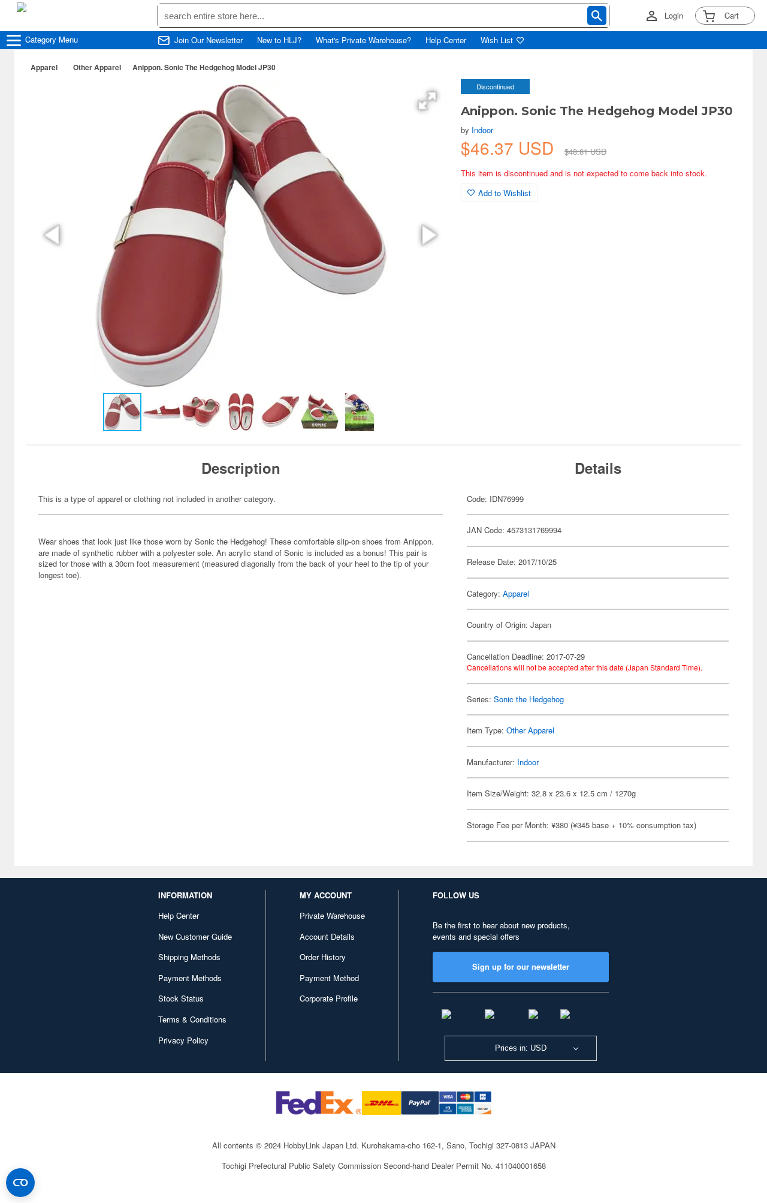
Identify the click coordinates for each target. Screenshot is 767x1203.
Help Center (445, 40)
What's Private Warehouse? (363, 40)
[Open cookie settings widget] (20, 1182)
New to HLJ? (279, 40)
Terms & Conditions (192, 1019)
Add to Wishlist (504, 193)
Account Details (327, 936)
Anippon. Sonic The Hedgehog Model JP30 (204, 67)
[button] (427, 101)
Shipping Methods (189, 957)
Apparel (44, 67)
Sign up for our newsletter (520, 966)
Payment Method (329, 978)
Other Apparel (97, 67)
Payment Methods (190, 978)
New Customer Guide (195, 936)
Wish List (497, 40)
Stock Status (181, 998)
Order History (323, 957)
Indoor (482, 130)
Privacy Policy (183, 1040)
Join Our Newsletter (208, 40)
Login (674, 15)
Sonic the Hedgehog (529, 699)
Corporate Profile (329, 998)
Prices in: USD (520, 1047)
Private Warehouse (332, 915)
